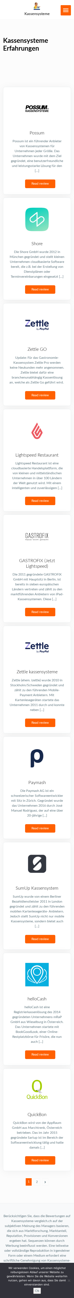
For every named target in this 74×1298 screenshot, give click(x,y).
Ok (37, 1290)
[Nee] (69, 1280)
